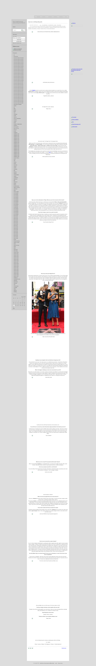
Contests (15, 119)
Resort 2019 (16, 228)
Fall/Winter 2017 (16, 143)
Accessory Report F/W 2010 (18, 57)
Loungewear (16, 177)
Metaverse (15, 181)
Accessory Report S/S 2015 (18, 88)
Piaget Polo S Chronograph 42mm (54, 26)
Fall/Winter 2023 (16, 152)
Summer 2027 (16, 276)
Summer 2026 (16, 274)
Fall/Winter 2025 (16, 155)
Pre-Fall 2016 (16, 201)
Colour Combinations (17, 118)
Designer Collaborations (18, 124)
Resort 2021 (16, 231)
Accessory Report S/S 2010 (18, 81)
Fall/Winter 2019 (16, 146)
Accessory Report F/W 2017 (18, 67)
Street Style (16, 250)
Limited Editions (16, 174)
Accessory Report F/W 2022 (18, 74)
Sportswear (16, 249)
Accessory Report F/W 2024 (18, 77)
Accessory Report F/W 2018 (18, 69)
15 (22, 302)
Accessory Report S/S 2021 (18, 97)
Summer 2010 (16, 252)
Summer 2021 (16, 267)
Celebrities (15, 114)
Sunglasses (16, 277)
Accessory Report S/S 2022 (18, 98)
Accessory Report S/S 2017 (18, 91)
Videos (15, 288)
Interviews (51, 25)
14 (20, 302)
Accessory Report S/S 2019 (18, 94)
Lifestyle (15, 173)
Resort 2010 (16, 215)
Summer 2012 (16, 255)
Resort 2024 (16, 235)
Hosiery (15, 162)
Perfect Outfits (16, 191)
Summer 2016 (16, 260)
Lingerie (15, 176)
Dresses (15, 129)
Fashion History (16, 157)
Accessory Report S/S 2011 (18, 83)
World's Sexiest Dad (54, 27)
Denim (15, 122)
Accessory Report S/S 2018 (18, 93)
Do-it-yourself (16, 126)
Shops (15, 246)
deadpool (34, 28)
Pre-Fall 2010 (16, 193)
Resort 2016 (16, 224)
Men (14, 180)
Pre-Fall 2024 (16, 212)
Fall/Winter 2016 (16, 142)
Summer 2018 (16, 263)
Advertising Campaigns (18, 104)
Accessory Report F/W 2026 (18, 80)
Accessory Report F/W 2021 (18, 73)
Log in (56, 663)
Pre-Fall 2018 (16, 204)
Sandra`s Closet (16, 242)
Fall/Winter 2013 (16, 138)
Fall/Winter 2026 (16, 156)
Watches (15, 290)
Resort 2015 (16, 222)
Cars (14, 112)
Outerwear (15, 188)
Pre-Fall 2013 (16, 197)
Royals (15, 239)
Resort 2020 (16, 229)
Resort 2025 (16, 236)
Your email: (15, 36)
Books (15, 111)
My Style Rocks (16, 186)
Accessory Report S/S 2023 (18, 100)
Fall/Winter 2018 (16, 145)
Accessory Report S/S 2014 (18, 87)
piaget (38, 28)
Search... (15, 30)
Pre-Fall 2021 (16, 208)
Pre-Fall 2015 (16, 200)
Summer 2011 (16, 253)
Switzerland (16, 281)
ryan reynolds (51, 28)
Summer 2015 (16, 259)
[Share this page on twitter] (32, 648)
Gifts (14, 160)
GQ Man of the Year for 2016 (38, 26)
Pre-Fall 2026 (16, 214)
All (40, 25)
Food (14, 159)
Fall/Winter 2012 (16, 136)
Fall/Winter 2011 (16, 135)
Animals (15, 105)
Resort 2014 (16, 221)
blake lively (63, 27)
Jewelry (15, 167)
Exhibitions (15, 132)
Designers (15, 125)
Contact (64, 16)
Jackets (15, 166)
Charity (15, 115)
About (41, 16)
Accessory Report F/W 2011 (18, 59)
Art (14, 107)
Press (53, 16)
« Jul (13, 308)
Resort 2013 (16, 219)
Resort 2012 (16, 218)
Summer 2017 (16, 262)
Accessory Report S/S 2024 (18, 101)
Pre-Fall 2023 (16, 211)
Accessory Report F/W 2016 (18, 66)
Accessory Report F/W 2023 (18, 76)
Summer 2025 (16, 273)
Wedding (15, 291)
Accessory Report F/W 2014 (18, 63)
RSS (67, 16)
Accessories (16, 56)
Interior (15, 163)
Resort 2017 (16, 225)
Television (15, 283)
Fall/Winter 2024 (16, 153)
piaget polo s (44, 28)
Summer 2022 (16, 269)
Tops (14, 284)
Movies (15, 184)
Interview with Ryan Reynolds (35, 22)
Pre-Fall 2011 (16, 194)
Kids (14, 170)
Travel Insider (16, 286)
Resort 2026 (16, 238)
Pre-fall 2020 (16, 207)
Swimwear (15, 280)
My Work (46, 16)
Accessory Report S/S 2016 (18, 90)
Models (15, 183)
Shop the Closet (16, 245)
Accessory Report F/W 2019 (18, 70)
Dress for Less (16, 128)
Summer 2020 (16, 266)
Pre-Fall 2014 (16, 198)
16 (24, 302)
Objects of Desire (17, 187)
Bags (14, 108)
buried (30, 28)
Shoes (15, 243)
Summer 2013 (16, 256)
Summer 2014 (16, 257)
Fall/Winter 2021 (16, 149)
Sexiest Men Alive (32, 27)
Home (36, 16)
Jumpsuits (15, 169)
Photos (58, 16)
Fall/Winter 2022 (16, 150)
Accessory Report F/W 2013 (18, 62)
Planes (63, 26)
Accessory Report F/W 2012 (18, 60)
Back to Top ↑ (60, 663)
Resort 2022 (16, 232)
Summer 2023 (16, 270)
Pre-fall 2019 (16, 205)
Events (15, 131)
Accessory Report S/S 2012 (18, 84)
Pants (15, 190)
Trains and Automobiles (43, 27)
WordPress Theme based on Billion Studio (47, 663)
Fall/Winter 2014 (16, 139)
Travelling (15, 287)
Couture (15, 121)
